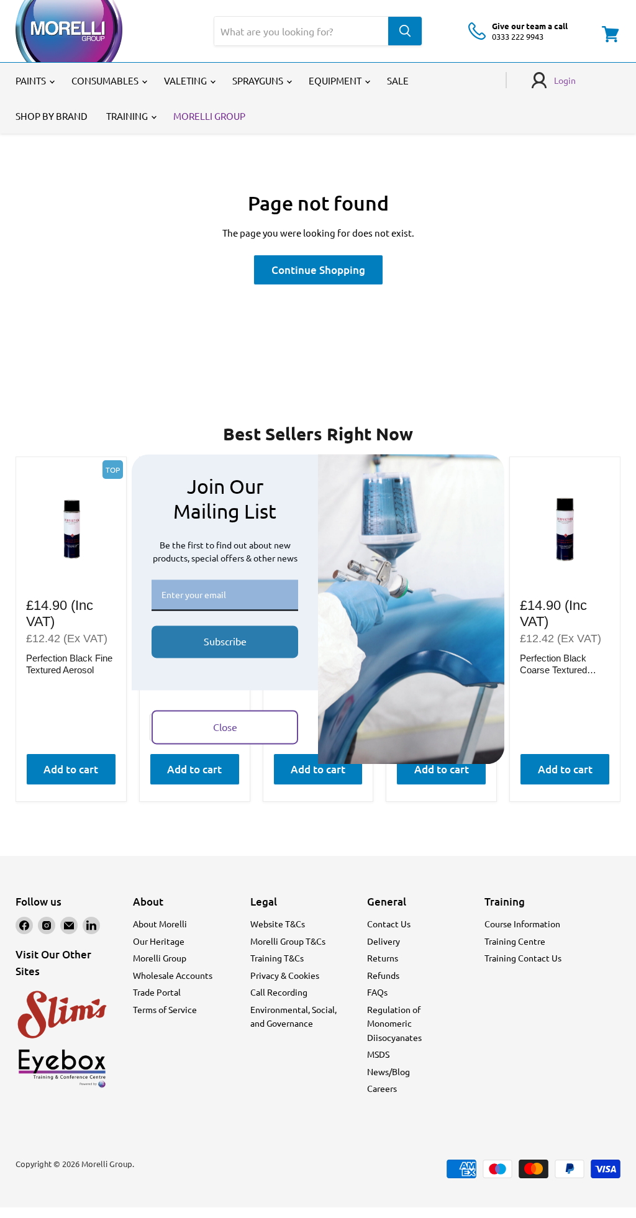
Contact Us (389, 923)
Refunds (383, 975)
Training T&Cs (277, 957)
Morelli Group (159, 957)
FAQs (377, 992)
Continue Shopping (318, 270)
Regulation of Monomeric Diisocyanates (394, 1023)
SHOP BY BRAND (52, 116)
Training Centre (514, 941)
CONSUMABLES (105, 80)
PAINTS (32, 80)
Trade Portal (157, 992)
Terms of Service (165, 1009)
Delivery (383, 941)
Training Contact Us (522, 957)
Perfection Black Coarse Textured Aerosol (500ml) (553, 664)
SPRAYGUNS (258, 80)
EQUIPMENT (336, 80)
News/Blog (388, 1071)
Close (225, 726)
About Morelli (160, 923)
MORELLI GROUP (209, 116)
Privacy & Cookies (284, 975)
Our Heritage (158, 941)
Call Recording (278, 992)
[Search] (405, 31)
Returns (382, 957)
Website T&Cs (277, 923)
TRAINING (128, 116)
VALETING (186, 80)
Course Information (522, 923)
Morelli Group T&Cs (287, 941)
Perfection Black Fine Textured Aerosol (69, 664)
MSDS (378, 1054)
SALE (398, 80)
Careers (382, 1088)
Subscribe (225, 641)
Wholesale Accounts (172, 975)
